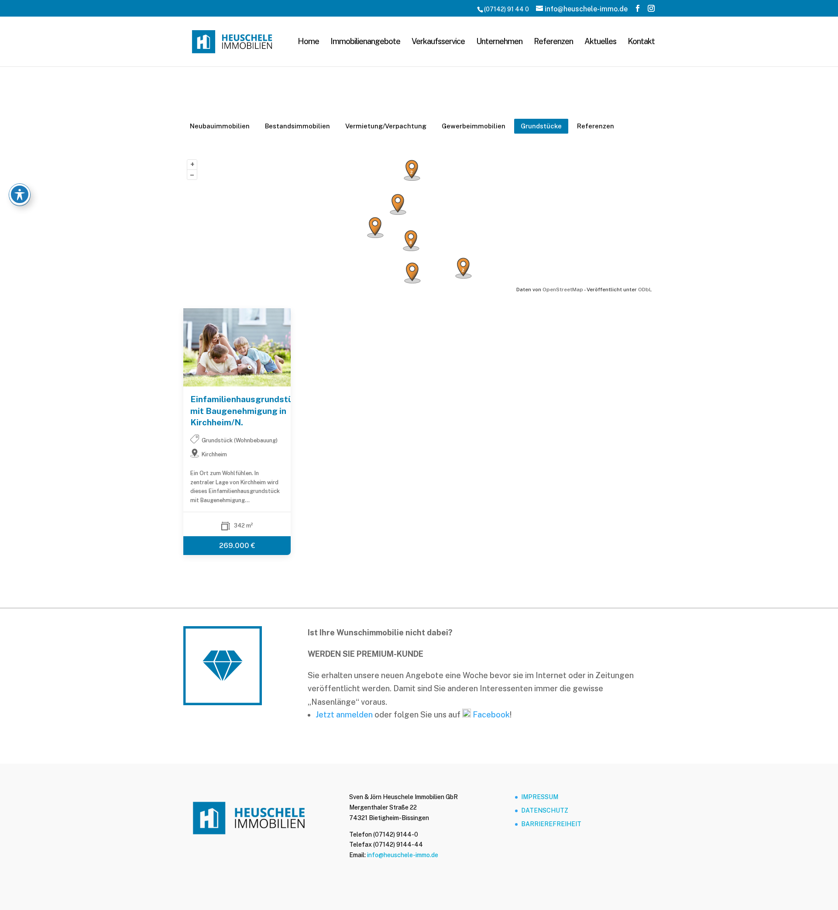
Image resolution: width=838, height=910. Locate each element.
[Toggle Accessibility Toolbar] (19, 194)
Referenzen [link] (553, 42)
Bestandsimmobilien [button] (297, 126)
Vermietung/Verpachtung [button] (385, 126)
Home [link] (308, 42)
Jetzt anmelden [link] (344, 714)
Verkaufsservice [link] (438, 42)
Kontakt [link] (641, 42)
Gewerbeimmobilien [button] (473, 126)
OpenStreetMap (563, 289)
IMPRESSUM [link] (539, 796)
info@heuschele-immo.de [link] (402, 854)
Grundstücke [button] (541, 126)
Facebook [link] (490, 714)
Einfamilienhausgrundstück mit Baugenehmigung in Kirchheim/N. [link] (237, 411)
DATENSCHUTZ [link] (544, 810)
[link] (232, 40)
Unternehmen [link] (499, 42)
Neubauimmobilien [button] (220, 126)
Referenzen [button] (595, 126)
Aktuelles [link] (600, 42)
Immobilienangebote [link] (365, 42)
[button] (637, 8)
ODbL (645, 289)
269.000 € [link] (237, 545)
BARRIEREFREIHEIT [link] (551, 823)
